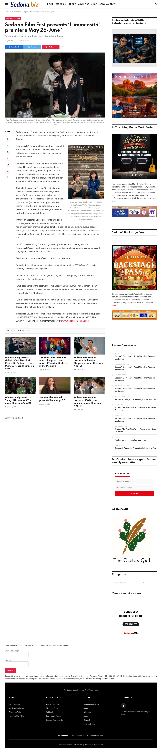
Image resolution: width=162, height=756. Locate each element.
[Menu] (6, 4)
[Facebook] (7, 138)
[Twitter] (7, 145)
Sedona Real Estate (91, 704)
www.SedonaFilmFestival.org (75, 321)
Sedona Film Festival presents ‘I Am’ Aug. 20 (52, 399)
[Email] (7, 164)
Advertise (83, 4)
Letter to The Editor (16, 716)
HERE (133, 302)
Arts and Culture (13, 18)
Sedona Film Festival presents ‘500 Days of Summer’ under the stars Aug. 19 (87, 402)
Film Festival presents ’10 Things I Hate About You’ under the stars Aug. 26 (18, 400)
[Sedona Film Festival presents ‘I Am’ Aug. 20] (54, 385)
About (72, 4)
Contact (87, 720)
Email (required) (12, 651)
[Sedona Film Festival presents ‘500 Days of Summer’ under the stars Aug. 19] (89, 385)
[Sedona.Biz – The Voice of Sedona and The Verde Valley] (24, 4)
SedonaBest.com (96, 736)
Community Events (53, 716)
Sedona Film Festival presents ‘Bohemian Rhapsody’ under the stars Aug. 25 (88, 362)
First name (9, 660)
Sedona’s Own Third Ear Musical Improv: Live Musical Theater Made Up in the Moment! (53, 362)
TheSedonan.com (78, 736)
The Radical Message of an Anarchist (130, 440)
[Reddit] (7, 170)
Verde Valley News (16, 708)
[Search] (155, 4)
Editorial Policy (89, 724)
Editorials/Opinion (16, 712)
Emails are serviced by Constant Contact (99, 679)
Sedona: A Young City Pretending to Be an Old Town (136, 399)
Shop (94, 4)
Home (50, 4)
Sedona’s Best (107, 4)
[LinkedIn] (7, 151)
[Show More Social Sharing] (62, 47)
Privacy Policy (79, 745)
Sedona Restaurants (54, 720)
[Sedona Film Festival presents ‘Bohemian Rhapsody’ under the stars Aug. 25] (89, 346)
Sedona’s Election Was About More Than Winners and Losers (135, 357)
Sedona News (14, 704)
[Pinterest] (7, 158)
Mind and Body (52, 708)
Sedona (60, 4)
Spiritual (49, 712)
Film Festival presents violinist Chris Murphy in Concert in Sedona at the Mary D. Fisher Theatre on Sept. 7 (19, 363)
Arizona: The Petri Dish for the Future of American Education (135, 409)
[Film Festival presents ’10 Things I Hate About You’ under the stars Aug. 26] (20, 385)
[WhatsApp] (7, 177)
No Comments (24, 41)
